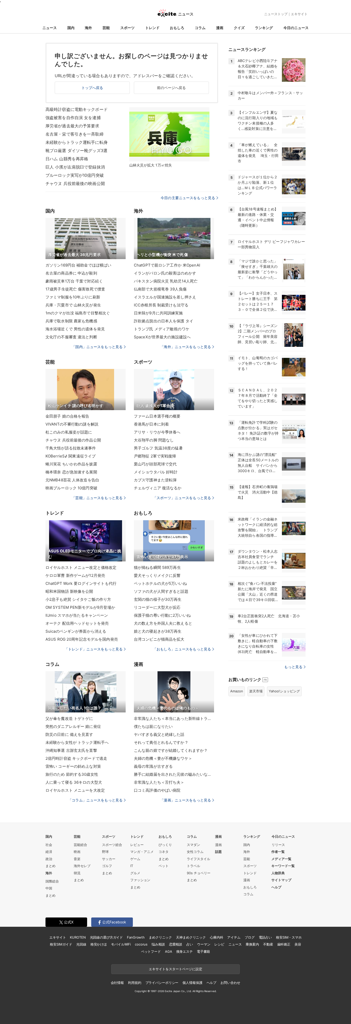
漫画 (219, 27)
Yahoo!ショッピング (284, 691)
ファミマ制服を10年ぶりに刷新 (72, 297)
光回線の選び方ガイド (106, 937)
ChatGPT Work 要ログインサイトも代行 (80, 583)
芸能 (106, 27)
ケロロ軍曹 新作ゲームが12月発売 (75, 575)
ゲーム (135, 859)
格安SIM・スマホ (289, 937)
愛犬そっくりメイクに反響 (157, 575)
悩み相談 (158, 944)
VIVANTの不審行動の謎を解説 (71, 424)
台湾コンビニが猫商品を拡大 (159, 639)
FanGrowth (136, 937)
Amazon (236, 691)
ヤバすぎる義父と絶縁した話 (159, 734)
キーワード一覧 (283, 866)
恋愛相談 (175, 944)
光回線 (81, 944)
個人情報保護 (192, 983)
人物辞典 (278, 873)
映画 (77, 852)
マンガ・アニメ (142, 852)
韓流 (77, 873)
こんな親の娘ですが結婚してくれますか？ (171, 750)
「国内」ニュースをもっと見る (97, 347)
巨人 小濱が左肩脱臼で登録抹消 (75, 167)
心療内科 (216, 937)
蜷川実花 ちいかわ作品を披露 (71, 464)
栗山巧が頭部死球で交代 (155, 464)
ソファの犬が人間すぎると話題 (161, 591)
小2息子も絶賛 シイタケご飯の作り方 (78, 599)
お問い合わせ (230, 983)
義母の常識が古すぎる (153, 766)
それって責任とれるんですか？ (161, 742)
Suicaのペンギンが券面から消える (75, 631)
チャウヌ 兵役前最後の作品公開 (73, 440)
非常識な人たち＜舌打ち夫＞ (159, 782)
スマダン (193, 845)
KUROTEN (78, 937)
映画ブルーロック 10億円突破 (71, 487)
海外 (88, 27)
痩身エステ (184, 951)
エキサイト (299, 14)
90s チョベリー (198, 873)
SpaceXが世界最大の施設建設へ (162, 336)
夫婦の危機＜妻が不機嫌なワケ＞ (163, 758)
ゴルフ (107, 866)
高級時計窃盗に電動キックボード (76, 109)
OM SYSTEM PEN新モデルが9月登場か (80, 607)
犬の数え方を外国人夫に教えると (163, 623)
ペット (164, 866)
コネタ (164, 852)
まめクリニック (160, 937)
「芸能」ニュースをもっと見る (97, 498)
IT (131, 866)
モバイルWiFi (121, 944)
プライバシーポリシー (162, 983)
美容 (297, 944)
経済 (48, 852)
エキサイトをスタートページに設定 (175, 969)
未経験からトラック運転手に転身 (76, 142)
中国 (48, 888)
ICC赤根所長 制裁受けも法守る (161, 305)
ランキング (264, 27)
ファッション (140, 880)
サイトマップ (281, 880)
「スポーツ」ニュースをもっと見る (182, 498)
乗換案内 (252, 944)
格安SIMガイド (61, 944)
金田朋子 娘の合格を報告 (67, 416)
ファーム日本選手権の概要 (157, 416)
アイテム (233, 937)
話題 (218, 852)
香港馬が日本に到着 (151, 424)
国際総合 (52, 881)
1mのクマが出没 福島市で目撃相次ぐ (77, 313)
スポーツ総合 (112, 845)
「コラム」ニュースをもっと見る (95, 800)
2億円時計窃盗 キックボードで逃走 (76, 758)
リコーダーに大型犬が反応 (157, 607)
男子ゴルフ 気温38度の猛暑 (158, 448)
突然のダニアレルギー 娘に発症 (73, 726)
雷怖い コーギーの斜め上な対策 (73, 766)
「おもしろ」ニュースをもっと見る (182, 649)
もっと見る (293, 667)
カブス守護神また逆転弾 (155, 480)
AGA (168, 951)
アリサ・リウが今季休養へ (157, 432)
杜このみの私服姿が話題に (68, 432)
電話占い (265, 937)
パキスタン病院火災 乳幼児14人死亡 (166, 281)
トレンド (152, 27)
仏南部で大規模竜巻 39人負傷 (160, 289)
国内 (71, 27)
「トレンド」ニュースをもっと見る (93, 649)
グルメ (135, 873)
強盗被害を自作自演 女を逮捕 (73, 117)
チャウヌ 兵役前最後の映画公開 (75, 183)
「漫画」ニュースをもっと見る (185, 800)
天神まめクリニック (191, 937)
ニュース (49, 27)
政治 (48, 859)
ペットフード (151, 951)
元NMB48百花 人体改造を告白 (72, 480)
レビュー (137, 845)
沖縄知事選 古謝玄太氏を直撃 (71, 750)
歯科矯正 (283, 944)
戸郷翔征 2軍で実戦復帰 (155, 456)
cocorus (141, 944)
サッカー (108, 859)
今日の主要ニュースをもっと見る (188, 198)
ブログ (250, 937)
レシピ (219, 944)
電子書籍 (203, 951)
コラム (200, 27)
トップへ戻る (92, 87)
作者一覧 (278, 852)
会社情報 (117, 983)
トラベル (193, 866)
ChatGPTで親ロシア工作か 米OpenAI (167, 265)
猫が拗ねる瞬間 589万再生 (157, 567)
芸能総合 (80, 845)
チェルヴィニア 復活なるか (158, 487)
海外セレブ (82, 866)
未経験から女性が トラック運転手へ (77, 742)
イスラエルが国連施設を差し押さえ (165, 297)
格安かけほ (98, 944)
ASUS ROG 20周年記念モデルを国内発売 (81, 639)
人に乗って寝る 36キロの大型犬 (73, 782)
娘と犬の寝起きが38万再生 (158, 631)
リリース (278, 845)
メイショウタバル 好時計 (156, 472)
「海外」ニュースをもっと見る (185, 347)
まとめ (50, 866)
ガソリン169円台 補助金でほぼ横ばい (78, 265)
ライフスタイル (198, 859)
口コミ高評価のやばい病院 (157, 790)
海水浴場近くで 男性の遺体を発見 (75, 328)
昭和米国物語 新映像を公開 (69, 591)
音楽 (77, 859)
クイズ (239, 27)
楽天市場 (256, 691)
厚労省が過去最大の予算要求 (72, 125)
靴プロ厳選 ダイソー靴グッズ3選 (76, 150)
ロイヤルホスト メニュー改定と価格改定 (80, 567)
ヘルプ (276, 887)
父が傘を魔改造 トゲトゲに (69, 718)
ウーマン (203, 944)
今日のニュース (296, 27)
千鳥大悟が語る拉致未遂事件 (70, 448)
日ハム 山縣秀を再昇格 (66, 158)
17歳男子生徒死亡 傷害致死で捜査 (75, 289)
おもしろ (177, 27)
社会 (48, 845)
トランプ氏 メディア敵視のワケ (161, 328)
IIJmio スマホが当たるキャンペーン (76, 615)
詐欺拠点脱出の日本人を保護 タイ (163, 321)
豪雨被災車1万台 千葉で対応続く (74, 281)
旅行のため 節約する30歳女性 (71, 774)
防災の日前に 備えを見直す (69, 734)
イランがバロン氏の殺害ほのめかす (165, 273)
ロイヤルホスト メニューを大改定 (75, 790)
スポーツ (127, 27)
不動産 (268, 944)
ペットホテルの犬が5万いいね (160, 583)
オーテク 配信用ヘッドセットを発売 (77, 623)
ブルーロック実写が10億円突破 (74, 175)
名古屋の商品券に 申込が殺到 (71, 273)
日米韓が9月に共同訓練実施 (158, 313)
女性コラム (195, 852)
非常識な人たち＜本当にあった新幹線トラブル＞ (174, 718)
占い (189, 944)
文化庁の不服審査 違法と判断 (71, 336)
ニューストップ (276, 14)
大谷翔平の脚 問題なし (154, 440)
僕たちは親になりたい (153, 726)
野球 (105, 852)
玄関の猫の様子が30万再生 (158, 599)
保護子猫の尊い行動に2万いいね (162, 615)
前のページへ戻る (171, 87)
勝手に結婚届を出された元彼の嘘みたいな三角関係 (174, 774)
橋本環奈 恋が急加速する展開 (71, 472)
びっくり (165, 845)
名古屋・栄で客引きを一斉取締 (74, 134)
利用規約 (134, 983)
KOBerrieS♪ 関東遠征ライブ (70, 456)
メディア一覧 (281, 859)
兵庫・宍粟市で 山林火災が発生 (73, 305)
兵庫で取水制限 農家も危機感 (71, 321)
